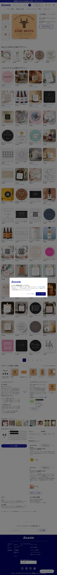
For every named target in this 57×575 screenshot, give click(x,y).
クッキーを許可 (41, 294)
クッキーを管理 (30, 294)
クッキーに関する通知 (39, 287)
